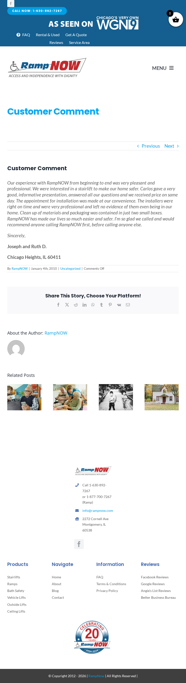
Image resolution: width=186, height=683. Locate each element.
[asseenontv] (93, 17)
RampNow (96, 676)
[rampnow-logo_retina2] (47, 58)
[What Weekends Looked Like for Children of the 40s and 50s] (116, 387)
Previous (151, 146)
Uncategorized (70, 268)
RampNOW (20, 268)
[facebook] (10, 3)
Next (169, 146)
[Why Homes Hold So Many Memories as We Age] (162, 387)
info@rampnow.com (97, 510)
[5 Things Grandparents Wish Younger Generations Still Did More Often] (24, 387)
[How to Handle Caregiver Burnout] (70, 387)
